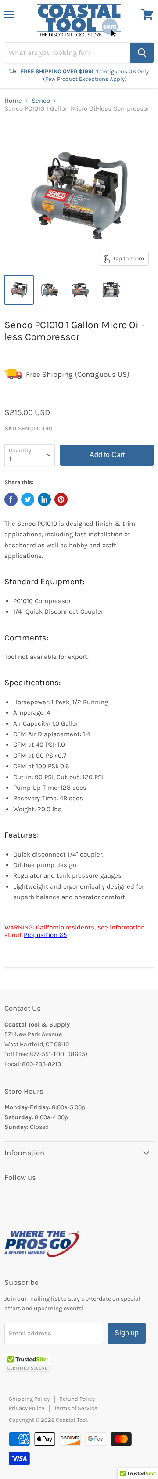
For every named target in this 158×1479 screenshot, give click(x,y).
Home (13, 101)
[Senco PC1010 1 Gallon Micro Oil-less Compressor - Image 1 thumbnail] (19, 290)
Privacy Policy (26, 1408)
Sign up (127, 1333)
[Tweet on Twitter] (27, 499)
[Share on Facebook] (11, 499)
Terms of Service (75, 1408)
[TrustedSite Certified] (27, 1362)
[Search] (142, 53)
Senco (41, 101)
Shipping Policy (29, 1399)
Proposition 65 (45, 935)
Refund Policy (77, 1399)
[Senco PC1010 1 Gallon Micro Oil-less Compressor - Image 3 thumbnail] (80, 290)
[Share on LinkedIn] (44, 499)
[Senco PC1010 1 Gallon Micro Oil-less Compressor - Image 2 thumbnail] (50, 290)
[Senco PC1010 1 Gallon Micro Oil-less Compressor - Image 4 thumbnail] (111, 290)
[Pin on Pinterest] (61, 499)
